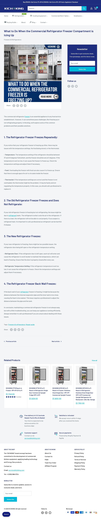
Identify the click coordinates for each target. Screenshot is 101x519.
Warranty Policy (79, 469)
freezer (27, 116)
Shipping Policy (79, 463)
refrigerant (12, 215)
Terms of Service (80, 459)
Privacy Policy (79, 453)
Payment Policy (79, 466)
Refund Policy (79, 456)
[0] (95, 8)
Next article (56, 341)
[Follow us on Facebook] (68, 86)
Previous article (11, 341)
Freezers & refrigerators (16, 324)
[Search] (84, 8)
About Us (48, 453)
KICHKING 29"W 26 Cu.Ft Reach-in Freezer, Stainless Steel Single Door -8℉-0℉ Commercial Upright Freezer (61, 391)
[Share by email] (25, 105)
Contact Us (48, 456)
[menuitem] (6, 15)
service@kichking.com (32, 438)
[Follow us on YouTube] (76, 86)
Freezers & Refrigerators (12, 40)
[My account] (91, 8)
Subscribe (82, 69)
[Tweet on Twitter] (21, 105)
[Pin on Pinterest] (17, 105)
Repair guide (30, 324)
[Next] (97, 386)
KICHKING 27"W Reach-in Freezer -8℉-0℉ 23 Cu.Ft (14, 389)
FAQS (46, 459)
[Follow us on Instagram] (72, 86)
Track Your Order (50, 463)
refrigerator (24, 292)
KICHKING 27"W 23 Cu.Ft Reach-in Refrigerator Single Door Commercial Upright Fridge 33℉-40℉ (38, 391)
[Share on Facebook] (14, 105)
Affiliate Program (51, 466)
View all (94, 360)
